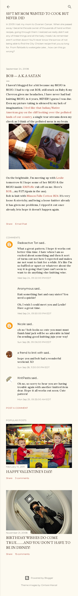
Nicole (21, 324)
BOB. (9, 191)
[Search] (69, 6)
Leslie (60, 178)
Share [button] (9, 223)
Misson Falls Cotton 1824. (43, 196)
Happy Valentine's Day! (29, 471)
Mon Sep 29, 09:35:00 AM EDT (34, 399)
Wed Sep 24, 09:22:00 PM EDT (34, 277)
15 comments (22, 554)
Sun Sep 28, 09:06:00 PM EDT (34, 342)
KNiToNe (29, 187)
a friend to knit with (30, 352)
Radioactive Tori (27, 243)
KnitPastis (24, 378)
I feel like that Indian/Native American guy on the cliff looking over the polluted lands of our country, (38, 112)
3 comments (22, 478)
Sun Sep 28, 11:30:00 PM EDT (33, 367)
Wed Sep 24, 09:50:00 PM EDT (34, 313)
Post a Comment (17, 407)
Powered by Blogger (42, 577)
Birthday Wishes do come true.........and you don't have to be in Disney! (38, 542)
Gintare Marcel (49, 585)
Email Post (21, 223)
